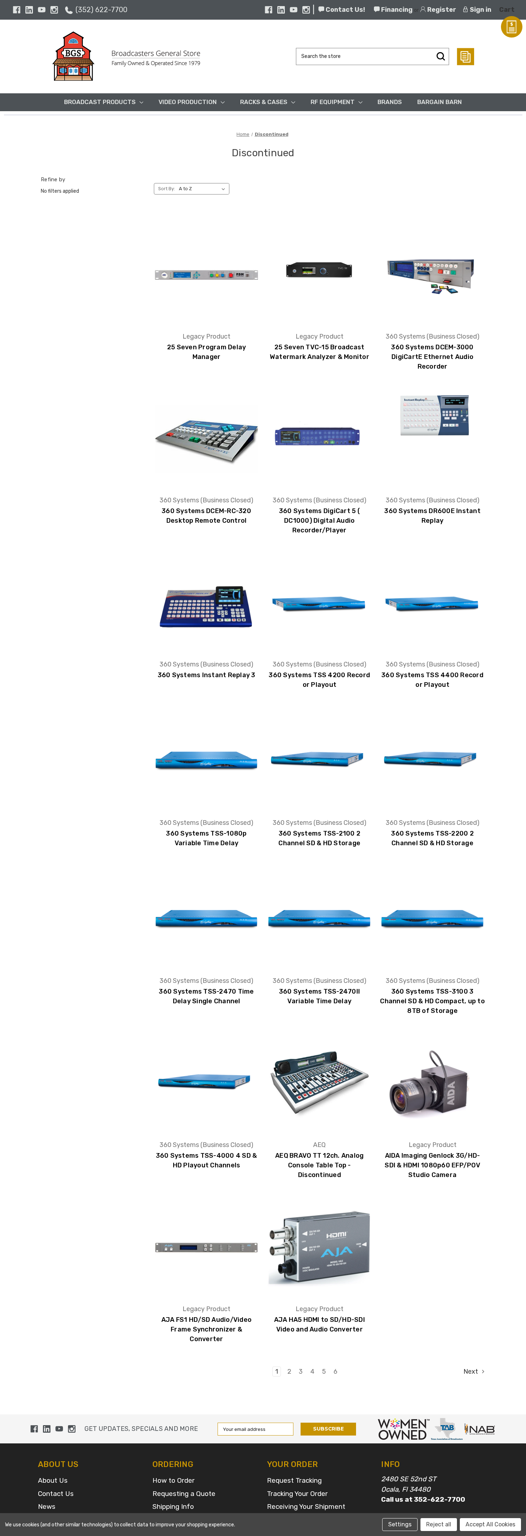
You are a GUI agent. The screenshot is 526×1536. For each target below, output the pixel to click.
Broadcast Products (100, 101)
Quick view (206, 264)
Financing (396, 10)
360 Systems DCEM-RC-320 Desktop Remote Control (206, 516)
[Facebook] (16, 10)
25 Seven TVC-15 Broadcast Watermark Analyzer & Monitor (319, 352)
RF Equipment (333, 101)
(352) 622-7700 (101, 9)
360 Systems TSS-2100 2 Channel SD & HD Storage (319, 838)
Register (441, 10)
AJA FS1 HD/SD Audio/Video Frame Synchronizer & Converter (206, 1329)
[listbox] (203, 188)
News (46, 1506)
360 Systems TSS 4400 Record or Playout (432, 680)
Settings (399, 1524)
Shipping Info (173, 1506)
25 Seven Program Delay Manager (206, 352)
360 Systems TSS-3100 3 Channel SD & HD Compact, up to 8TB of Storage (432, 1001)
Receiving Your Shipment (306, 1506)
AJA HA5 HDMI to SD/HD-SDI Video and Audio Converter (319, 1324)
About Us (53, 1480)
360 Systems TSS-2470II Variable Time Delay (319, 996)
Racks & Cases (263, 101)
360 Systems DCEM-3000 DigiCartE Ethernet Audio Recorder (432, 356)
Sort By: (166, 188)
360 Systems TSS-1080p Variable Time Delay (206, 838)
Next (471, 1371)
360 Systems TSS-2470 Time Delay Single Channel (206, 996)
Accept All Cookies (490, 1524)
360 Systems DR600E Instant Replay (432, 516)
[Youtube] (41, 10)
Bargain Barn (439, 101)
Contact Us (56, 1494)
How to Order (173, 1480)
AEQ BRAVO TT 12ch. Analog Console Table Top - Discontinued (319, 1165)
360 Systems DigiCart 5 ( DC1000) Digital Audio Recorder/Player (319, 520)
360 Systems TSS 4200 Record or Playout (319, 680)
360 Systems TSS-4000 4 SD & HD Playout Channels (206, 1160)
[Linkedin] (29, 10)
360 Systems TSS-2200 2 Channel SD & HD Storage (432, 838)
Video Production (188, 101)
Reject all (438, 1524)
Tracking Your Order (297, 1494)
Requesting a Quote (183, 1494)
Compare (204, 284)
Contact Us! (344, 10)
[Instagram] (54, 10)
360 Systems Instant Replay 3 (206, 675)
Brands (390, 101)
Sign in (479, 10)
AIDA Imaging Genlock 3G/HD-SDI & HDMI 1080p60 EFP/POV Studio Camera (432, 1165)
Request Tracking (294, 1480)
